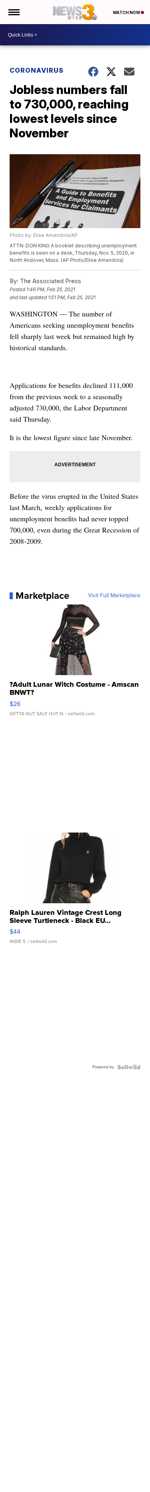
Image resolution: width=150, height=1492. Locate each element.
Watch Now (127, 12)
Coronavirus (37, 70)
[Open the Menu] (13, 12)
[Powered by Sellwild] (128, 1067)
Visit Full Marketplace (114, 595)
